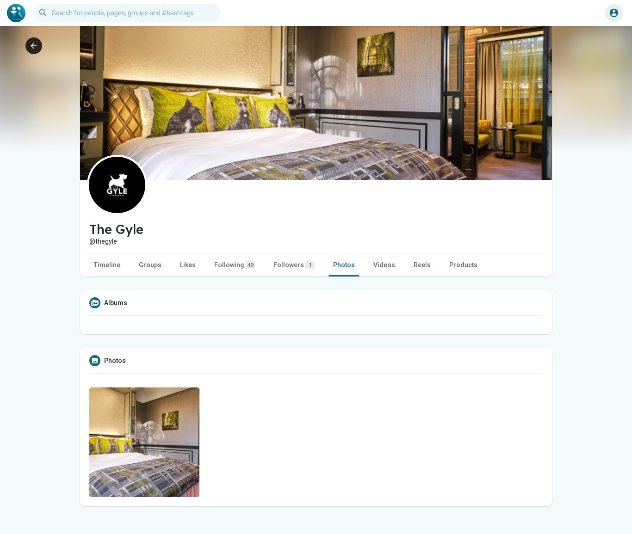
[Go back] (33, 45)
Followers (292, 265)
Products (463, 265)
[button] (614, 13)
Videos (384, 265)
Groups (150, 265)
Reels (422, 265)
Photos (344, 265)
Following (234, 265)
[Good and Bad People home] (16, 13)
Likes (188, 265)
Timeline (107, 265)
